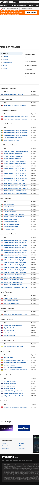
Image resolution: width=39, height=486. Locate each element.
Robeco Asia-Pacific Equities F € (13, 279)
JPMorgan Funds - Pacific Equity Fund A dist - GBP (16, 151)
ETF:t (35, 8)
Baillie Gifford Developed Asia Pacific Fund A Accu (16, 188)
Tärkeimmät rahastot (26, 8)
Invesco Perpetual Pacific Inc (12, 158)
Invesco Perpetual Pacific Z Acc (13, 156)
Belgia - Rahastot (6, 99)
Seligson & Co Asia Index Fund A (13, 396)
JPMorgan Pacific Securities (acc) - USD (16, 116)
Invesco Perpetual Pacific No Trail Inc (15, 163)
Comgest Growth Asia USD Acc (13, 137)
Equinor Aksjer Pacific (10, 298)
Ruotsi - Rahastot (6, 340)
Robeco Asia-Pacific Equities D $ (13, 277)
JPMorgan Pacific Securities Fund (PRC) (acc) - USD (16, 119)
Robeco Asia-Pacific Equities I (13, 284)
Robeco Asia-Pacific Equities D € (13, 282)
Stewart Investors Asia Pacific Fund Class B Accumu (16, 168)
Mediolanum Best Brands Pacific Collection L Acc (16, 362)
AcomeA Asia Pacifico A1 (11, 221)
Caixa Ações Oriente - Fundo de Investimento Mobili (16, 314)
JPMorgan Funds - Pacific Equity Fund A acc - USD (16, 275)
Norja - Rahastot (6, 292)
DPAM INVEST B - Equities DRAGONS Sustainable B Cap (16, 105)
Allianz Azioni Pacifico (10, 219)
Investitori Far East (9, 229)
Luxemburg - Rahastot (8, 234)
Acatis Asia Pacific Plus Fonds (13, 367)
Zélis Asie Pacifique (9, 335)
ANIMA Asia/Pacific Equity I (12, 140)
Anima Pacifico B (9, 209)
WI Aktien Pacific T (9, 365)
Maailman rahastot (12, 8)
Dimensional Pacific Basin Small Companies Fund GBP (16, 178)
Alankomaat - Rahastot (8, 88)
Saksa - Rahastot (6, 351)
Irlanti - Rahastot (6, 124)
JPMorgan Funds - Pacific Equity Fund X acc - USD (16, 262)
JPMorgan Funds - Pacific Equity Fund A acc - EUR (16, 260)
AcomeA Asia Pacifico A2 (11, 224)
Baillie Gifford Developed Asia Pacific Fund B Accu (16, 186)
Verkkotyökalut (6, 448)
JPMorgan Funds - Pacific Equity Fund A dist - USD (16, 272)
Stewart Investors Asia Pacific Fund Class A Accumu (16, 171)
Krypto (31, 5)
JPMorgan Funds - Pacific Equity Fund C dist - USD (16, 267)
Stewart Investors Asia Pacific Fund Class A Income (16, 176)
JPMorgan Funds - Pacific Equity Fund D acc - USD (16, 265)
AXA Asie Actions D (10, 333)
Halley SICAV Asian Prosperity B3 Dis (15, 190)
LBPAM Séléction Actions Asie (13, 325)
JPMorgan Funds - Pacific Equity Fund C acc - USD (16, 270)
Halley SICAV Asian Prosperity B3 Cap (15, 193)
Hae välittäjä (5, 422)
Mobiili (4, 443)
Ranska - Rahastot (6, 319)
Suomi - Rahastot (6, 375)
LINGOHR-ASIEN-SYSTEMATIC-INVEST (15, 370)
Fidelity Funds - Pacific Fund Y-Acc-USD (15, 287)
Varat (3, 8)
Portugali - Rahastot (7, 308)
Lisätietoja (21, 443)
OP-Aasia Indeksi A (9, 386)
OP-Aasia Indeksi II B (10, 383)
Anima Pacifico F (9, 207)
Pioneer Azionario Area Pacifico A (14, 214)
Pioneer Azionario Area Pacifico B (14, 216)
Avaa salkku (5, 446)
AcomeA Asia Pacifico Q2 (11, 226)
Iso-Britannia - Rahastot (8, 145)
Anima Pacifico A (9, 204)
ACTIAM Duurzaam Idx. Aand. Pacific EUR (16, 94)
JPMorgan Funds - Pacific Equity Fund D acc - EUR (16, 257)
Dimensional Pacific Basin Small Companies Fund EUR (16, 135)
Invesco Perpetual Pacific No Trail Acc (15, 161)
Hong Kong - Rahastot (8, 110)
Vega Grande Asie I (9, 328)
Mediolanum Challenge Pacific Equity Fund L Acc (16, 360)
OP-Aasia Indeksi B (9, 388)
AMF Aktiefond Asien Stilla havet (13, 346)
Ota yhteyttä (22, 448)
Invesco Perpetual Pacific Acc (13, 166)
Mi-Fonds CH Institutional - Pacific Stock (15, 407)
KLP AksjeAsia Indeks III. (11, 303)
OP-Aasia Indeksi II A (10, 381)
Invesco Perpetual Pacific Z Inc (13, 153)
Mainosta (21, 446)
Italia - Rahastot (5, 198)
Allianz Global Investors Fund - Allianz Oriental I (16, 240)
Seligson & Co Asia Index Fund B (13, 393)
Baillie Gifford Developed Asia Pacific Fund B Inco (16, 183)
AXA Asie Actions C (10, 330)
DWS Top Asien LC (9, 357)
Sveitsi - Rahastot (6, 401)
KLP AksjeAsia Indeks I (11, 301)
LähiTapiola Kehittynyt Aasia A (13, 391)
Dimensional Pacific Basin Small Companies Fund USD (16, 130)
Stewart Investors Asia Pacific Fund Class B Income (16, 173)
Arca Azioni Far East (10, 212)
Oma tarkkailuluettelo (19, 5)
